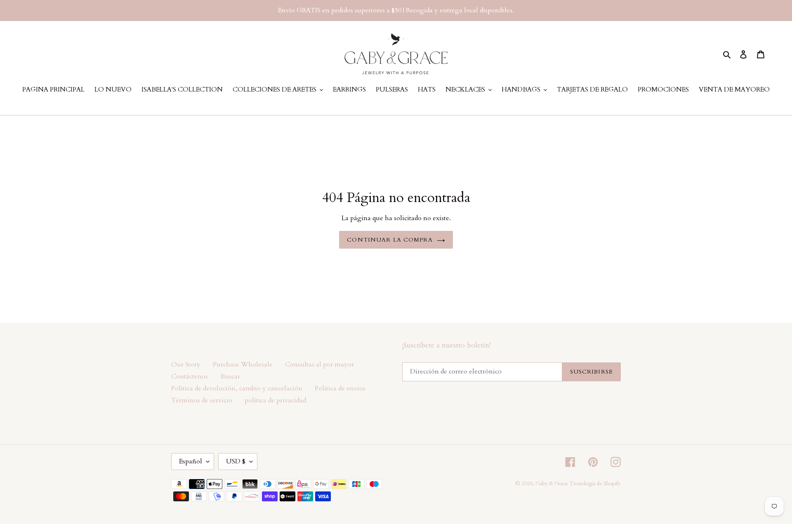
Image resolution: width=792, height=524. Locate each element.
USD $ (235, 461)
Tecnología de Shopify (595, 483)
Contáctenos (189, 376)
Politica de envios (340, 388)
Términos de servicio (201, 400)
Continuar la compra (389, 240)
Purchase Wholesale (243, 364)
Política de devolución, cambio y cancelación (236, 388)
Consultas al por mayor (319, 364)
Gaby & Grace (551, 483)
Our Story (185, 364)
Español (190, 461)
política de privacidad (275, 400)
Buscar (230, 376)
